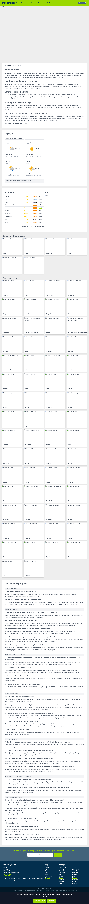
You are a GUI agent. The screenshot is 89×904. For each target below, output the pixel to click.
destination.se (59, 890)
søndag (9, 142)
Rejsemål (82, 3)
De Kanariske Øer (77, 869)
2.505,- (41, 205)
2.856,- (41, 211)
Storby (40, 3)
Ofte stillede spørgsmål (10, 871)
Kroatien (74, 878)
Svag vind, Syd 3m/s (12, 156)
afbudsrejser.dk (31, 890)
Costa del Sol (63, 872)
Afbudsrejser (70, 3)
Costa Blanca (76, 871)
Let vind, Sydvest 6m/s (12, 175)
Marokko (74, 881)
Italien (74, 876)
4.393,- (41, 222)
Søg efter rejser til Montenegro (16, 124)
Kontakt (5, 869)
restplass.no (14, 890)
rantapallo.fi (47, 890)
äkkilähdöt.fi (40, 890)
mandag (29, 142)
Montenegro (9, 73)
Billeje (58, 3)
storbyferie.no (74, 890)
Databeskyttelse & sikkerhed (11, 872)
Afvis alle (51, 901)
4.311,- (41, 219)
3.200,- (41, 216)
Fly (32, 3)
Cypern (61, 878)
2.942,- (41, 213)
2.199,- (41, 199)
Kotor (7, 84)
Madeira (74, 883)
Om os (5, 867)
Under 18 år (62, 867)
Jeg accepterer (40, 901)
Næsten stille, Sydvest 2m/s (34, 175)
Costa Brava (62, 871)
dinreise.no (67, 890)
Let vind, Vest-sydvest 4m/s (34, 156)
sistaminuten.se (22, 890)
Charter (24, 3)
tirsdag (9, 162)
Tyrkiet (61, 876)
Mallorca (61, 869)
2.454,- (41, 202)
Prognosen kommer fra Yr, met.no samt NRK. (18, 180)
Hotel (49, 3)
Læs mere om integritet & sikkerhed (44, 897)
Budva (71, 86)
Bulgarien (75, 879)
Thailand (61, 881)
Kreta (60, 874)
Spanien (74, 867)
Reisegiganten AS (47, 889)
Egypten (61, 883)
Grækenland (75, 872)
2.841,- (41, 208)
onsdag (29, 162)
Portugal (61, 879)
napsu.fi (53, 890)
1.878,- (41, 196)
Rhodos (74, 874)
